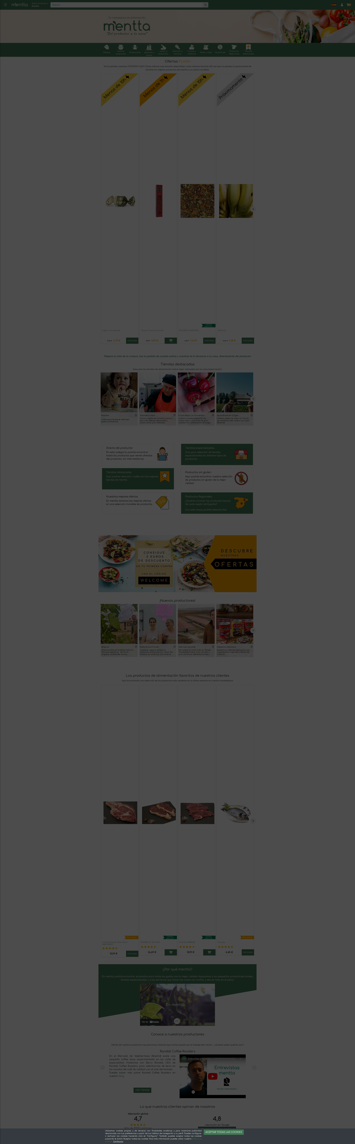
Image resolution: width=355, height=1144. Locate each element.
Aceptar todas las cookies (224, 1132)
